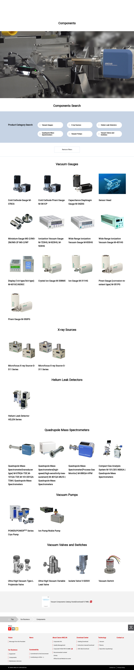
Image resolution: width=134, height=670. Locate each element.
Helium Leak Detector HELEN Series (18, 418)
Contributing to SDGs (36, 657)
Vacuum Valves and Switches (107, 134)
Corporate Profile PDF (62, 649)
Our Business (12, 650)
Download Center (82, 638)
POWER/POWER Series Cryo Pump (21, 533)
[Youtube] (9, 628)
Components (13, 657)
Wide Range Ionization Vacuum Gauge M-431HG (111, 240)
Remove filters (67, 149)
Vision (10, 638)
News (31, 638)
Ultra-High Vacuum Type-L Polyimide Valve (20, 583)
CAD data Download (83, 649)
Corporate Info (58, 641)
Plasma (101, 645)
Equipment (12, 654)
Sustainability (34, 650)
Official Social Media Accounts (62, 658)
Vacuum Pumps (76, 134)
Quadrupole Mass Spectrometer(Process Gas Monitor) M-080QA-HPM (81, 470)
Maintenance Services (15, 661)
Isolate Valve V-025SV (79, 581)
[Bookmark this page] (16, 628)
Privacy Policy (121, 667)
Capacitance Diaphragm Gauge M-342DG (80, 202)
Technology (102, 638)
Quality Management (59, 645)
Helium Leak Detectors (109, 125)
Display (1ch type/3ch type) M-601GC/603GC (21, 283)
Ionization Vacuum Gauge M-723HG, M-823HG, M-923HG (50, 242)
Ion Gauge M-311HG (78, 281)
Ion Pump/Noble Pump (49, 531)
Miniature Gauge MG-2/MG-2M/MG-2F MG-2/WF (21, 240)
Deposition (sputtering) (106, 649)
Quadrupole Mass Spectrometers (48, 134)
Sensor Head (105, 200)
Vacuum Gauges (47, 125)
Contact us (120, 638)
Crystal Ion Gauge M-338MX (52, 281)
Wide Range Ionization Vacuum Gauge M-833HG (80, 240)
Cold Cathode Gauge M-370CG (19, 202)
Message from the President (17, 641)
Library (55, 655)
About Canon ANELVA (60, 638)
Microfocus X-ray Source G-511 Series (21, 367)
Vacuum (101, 641)
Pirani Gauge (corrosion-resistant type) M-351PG (112, 283)
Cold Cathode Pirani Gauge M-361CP (51, 202)
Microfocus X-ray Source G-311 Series (51, 367)
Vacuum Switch (106, 581)
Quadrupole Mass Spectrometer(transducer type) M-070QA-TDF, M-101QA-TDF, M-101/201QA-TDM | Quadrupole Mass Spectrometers (21, 475)
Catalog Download (83, 641)
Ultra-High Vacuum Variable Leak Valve (51, 583)
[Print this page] (13, 628)
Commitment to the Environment (39, 653)
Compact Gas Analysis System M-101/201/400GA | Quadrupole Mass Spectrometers (112, 471)
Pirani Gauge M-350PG (19, 319)
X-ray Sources (76, 125)
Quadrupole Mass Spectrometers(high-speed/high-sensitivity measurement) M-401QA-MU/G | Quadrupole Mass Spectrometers (51, 475)
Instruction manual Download (86, 645)
